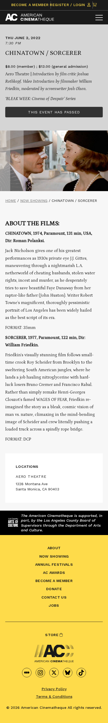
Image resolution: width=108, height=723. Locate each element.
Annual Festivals (54, 564)
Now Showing (33, 200)
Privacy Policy (54, 689)
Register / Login (68, 5)
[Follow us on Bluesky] (67, 672)
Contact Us (54, 597)
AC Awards (54, 572)
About (54, 548)
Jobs (54, 605)
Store (52, 635)
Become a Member (30, 5)
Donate (54, 589)
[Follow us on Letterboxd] (26, 672)
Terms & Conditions (54, 696)
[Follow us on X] (54, 672)
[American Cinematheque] (29, 17)
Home (10, 200)
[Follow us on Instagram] (40, 672)
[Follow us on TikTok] (81, 672)
